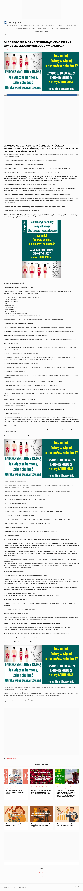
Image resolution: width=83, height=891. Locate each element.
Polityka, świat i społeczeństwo (66, 25)
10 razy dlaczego (12, 25)
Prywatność (41, 880)
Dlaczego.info (14, 22)
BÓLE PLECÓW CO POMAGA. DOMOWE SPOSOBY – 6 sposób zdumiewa (15, 792)
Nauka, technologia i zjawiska (46, 25)
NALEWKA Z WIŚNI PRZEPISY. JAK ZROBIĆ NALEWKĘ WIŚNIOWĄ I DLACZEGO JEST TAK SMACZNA (41, 792)
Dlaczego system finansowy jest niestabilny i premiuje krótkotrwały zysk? (41, 825)
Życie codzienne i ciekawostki (61, 28)
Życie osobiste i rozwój (41, 31)
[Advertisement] (41, 9)
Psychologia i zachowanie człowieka (24, 28)
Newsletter (41, 872)
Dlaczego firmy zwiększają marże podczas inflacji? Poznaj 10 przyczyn (66, 825)
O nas (41, 876)
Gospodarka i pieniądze (27, 25)
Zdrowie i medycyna (43, 28)
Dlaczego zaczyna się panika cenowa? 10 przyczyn (14, 824)
